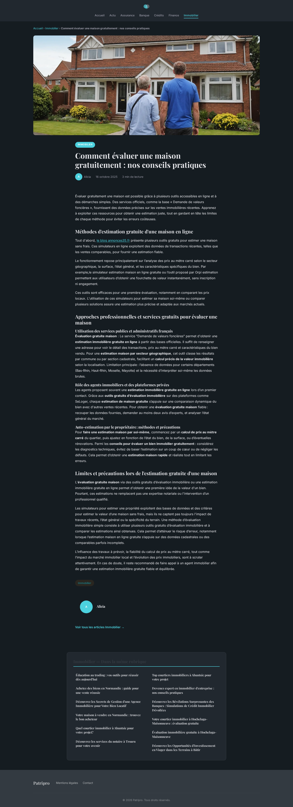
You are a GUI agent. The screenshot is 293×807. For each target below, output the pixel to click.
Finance (174, 15)
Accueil (100, 15)
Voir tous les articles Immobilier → (99, 627)
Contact (88, 782)
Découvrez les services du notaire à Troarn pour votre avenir (106, 743)
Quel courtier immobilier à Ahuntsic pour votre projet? (105, 730)
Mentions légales (67, 782)
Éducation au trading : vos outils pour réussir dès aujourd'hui (107, 677)
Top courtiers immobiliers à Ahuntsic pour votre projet (181, 677)
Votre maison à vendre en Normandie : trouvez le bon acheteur (108, 717)
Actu (112, 15)
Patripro (41, 783)
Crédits (159, 15)
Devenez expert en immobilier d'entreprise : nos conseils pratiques (183, 690)
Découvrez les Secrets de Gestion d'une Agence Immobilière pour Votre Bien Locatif (108, 704)
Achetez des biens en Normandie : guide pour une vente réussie (107, 690)
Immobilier (191, 15)
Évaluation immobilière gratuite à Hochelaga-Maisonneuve (184, 734)
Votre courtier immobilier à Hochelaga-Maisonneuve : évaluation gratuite (179, 721)
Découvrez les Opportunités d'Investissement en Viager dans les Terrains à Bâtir (183, 748)
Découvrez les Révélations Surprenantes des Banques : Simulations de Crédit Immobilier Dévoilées (183, 706)
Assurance (127, 15)
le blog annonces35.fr (113, 240)
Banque (144, 15)
